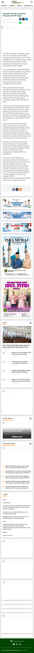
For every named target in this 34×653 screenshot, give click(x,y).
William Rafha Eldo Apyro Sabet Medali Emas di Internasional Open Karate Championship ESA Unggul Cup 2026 (17, 466)
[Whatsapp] (20, 22)
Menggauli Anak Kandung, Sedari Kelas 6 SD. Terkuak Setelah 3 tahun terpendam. (16, 517)
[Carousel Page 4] (19, 436)
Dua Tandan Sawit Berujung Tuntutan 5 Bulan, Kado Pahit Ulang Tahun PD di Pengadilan (16, 346)
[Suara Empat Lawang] (17, 2)
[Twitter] (17, 189)
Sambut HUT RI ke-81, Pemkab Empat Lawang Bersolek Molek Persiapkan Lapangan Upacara (21, 380)
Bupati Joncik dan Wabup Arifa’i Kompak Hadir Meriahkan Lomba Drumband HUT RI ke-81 (21, 353)
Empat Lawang (13, 22)
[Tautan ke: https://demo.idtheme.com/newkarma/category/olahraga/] (30, 444)
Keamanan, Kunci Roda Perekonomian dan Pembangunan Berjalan (15, 513)
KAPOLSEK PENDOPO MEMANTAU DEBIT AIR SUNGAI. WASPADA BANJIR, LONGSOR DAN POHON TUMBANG (16, 507)
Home (4, 500)
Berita (4, 22)
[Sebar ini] (20, 19)
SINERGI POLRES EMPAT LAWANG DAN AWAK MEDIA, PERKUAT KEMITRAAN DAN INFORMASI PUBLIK (21, 371)
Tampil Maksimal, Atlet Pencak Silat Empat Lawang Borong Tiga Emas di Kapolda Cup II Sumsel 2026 (18, 471)
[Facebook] (13, 189)
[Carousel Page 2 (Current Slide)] (15, 436)
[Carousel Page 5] (21, 436)
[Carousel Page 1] (13, 436)
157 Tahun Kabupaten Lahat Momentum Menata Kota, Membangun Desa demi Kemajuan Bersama (16, 430)
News (4, 521)
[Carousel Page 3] (17, 436)
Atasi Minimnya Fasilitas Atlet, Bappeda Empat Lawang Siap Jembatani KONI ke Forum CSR (17, 477)
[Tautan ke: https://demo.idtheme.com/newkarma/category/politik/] (30, 419)
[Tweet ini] (23, 19)
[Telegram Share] (26, 19)
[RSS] (20, 189)
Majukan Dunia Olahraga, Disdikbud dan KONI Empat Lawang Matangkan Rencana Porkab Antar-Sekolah (18, 482)
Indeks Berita (6, 503)
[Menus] (2, 2)
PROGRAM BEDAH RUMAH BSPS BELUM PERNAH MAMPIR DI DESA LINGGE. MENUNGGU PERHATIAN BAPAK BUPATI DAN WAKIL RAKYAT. (16, 526)
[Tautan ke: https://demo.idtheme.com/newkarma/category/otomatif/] (30, 323)
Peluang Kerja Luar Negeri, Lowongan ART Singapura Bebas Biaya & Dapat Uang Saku (20, 362)
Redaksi (5, 532)
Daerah (8, 22)
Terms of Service (8, 535)
